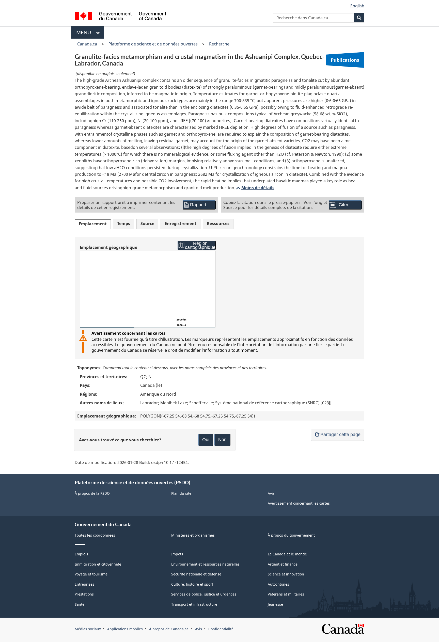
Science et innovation (286, 574)
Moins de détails (254, 187)
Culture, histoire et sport (192, 584)
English (357, 6)
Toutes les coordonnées (95, 535)
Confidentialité (220, 629)
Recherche (219, 44)
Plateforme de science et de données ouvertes (153, 44)
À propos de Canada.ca (169, 629)
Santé (79, 604)
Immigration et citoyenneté (98, 564)
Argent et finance (282, 564)
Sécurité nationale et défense (196, 574)
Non (222, 439)
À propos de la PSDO (92, 493)
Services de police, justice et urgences (203, 594)
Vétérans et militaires (286, 594)
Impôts (177, 554)
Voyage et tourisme (91, 574)
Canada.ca (87, 44)
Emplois (81, 554)
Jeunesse (275, 604)
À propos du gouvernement (291, 535)
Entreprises (84, 584)
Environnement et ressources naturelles (205, 564)
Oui (205, 439)
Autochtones (278, 584)
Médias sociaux (88, 629)
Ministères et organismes (193, 535)
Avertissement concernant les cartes (128, 333)
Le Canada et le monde (287, 554)
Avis (271, 493)
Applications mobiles (125, 629)
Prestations (84, 594)
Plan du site (181, 493)
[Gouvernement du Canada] (120, 17)
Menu (85, 32)
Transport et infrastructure (194, 604)
